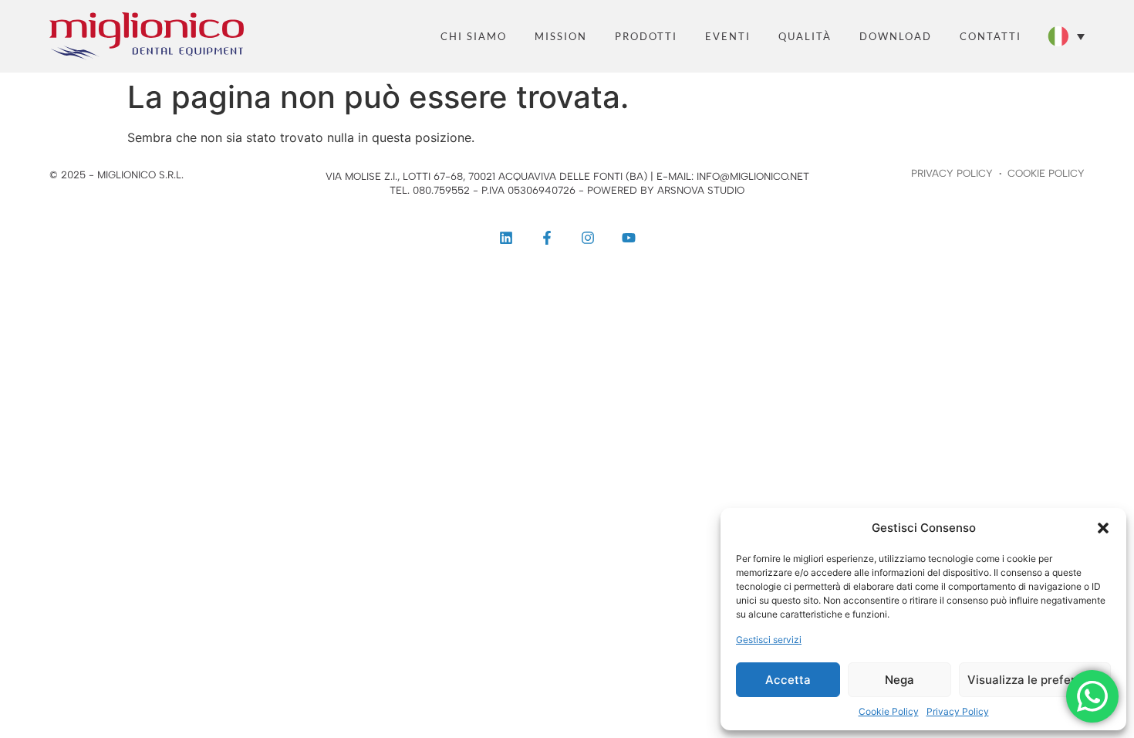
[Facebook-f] (547, 238)
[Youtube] (629, 238)
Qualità (805, 36)
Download (895, 36)
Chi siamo (473, 36)
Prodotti (646, 36)
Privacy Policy (957, 711)
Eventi (728, 36)
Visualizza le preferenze (1034, 679)
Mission (561, 36)
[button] (1103, 528)
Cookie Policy (889, 711)
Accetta (788, 679)
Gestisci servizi (769, 639)
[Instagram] (588, 238)
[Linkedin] (506, 238)
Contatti (990, 36)
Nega (899, 679)
